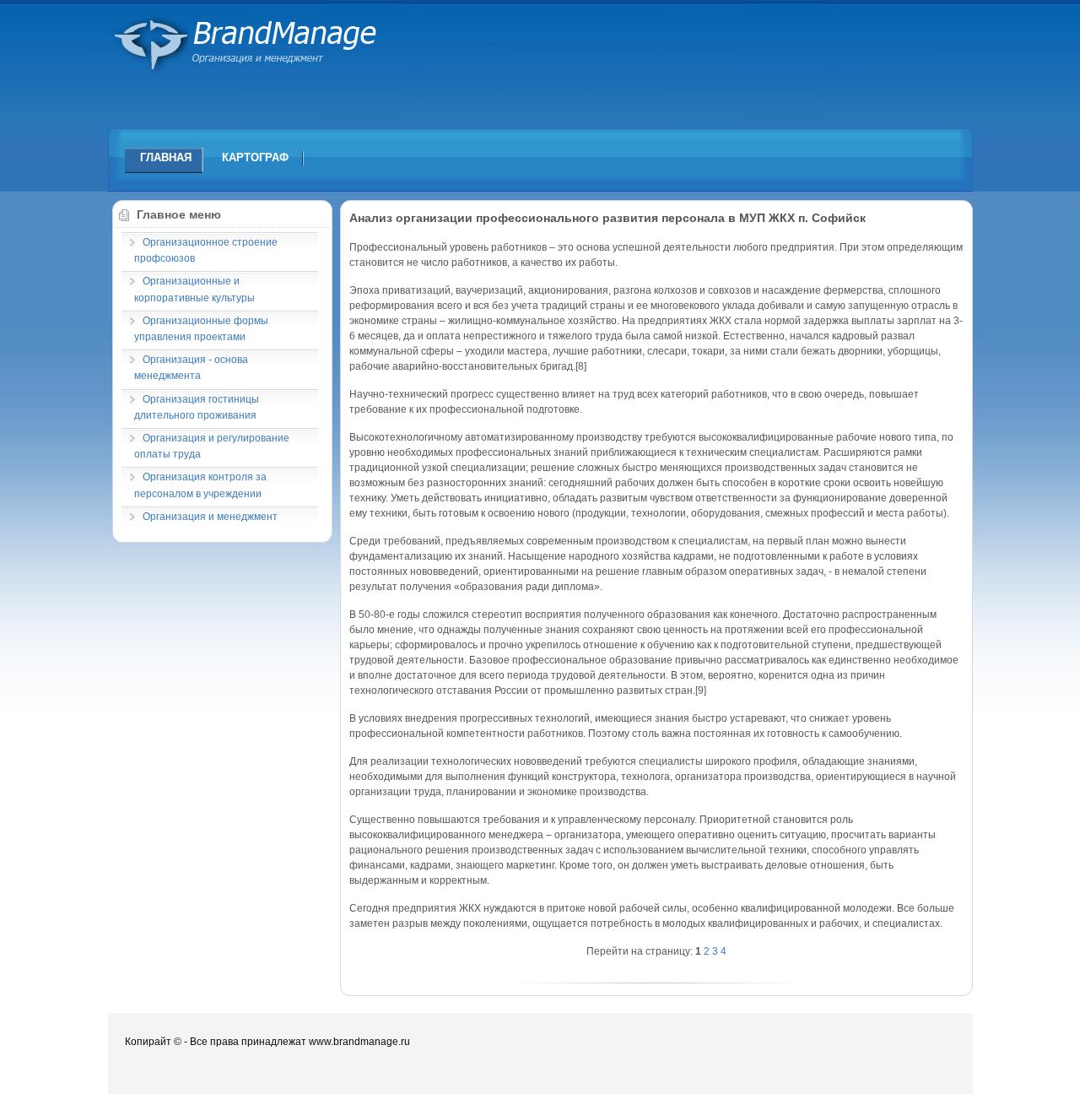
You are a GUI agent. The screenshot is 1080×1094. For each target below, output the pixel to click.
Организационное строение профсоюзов (206, 250)
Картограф (255, 157)
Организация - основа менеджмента (191, 368)
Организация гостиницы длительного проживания (196, 407)
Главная (166, 157)
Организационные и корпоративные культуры (194, 289)
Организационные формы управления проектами (201, 329)
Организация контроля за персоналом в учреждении (200, 485)
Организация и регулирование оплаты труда (211, 446)
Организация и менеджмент (210, 517)
